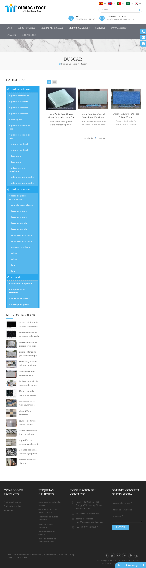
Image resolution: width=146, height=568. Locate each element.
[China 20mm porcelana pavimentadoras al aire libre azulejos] (11, 413)
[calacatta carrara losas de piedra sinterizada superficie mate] (11, 373)
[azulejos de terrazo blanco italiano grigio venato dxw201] (11, 423)
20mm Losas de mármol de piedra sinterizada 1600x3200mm (27, 393)
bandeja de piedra (20, 304)
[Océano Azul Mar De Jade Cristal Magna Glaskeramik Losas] (126, 99)
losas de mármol (19, 210)
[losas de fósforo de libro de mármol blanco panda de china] (11, 432)
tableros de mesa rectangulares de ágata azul (27, 403)
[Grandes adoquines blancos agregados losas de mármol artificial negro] (11, 451)
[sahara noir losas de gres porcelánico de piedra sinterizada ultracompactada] (11, 324)
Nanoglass (16, 119)
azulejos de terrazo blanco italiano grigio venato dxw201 (28, 423)
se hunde (100, 28)
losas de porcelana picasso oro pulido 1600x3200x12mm (28, 344)
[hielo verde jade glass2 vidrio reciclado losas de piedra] (61, 99)
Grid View (49, 82)
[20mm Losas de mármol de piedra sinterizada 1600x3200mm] (11, 393)
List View (54, 82)
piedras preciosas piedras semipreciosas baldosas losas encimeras (27, 461)
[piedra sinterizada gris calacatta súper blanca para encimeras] (11, 354)
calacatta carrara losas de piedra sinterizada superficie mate (29, 373)
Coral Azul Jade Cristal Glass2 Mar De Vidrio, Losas (93, 116)
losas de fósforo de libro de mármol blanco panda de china (28, 432)
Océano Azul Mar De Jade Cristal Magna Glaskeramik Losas (126, 115)
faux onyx (16, 155)
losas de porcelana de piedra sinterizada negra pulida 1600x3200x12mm (29, 334)
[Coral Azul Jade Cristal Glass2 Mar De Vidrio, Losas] (93, 99)
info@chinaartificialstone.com (121, 19)
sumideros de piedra (21, 283)
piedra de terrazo (19, 107)
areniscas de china (20, 246)
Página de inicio (69, 64)
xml (26, 557)
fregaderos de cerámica (17, 291)
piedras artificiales (52, 28)
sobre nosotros (26, 28)
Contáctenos (29, 35)
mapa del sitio (14, 557)
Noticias (63, 554)
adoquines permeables (22, 177)
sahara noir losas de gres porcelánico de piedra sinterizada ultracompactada (28, 324)
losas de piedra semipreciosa (18, 197)
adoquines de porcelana (17, 169)
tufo (13, 264)
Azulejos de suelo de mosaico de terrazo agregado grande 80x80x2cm (28, 383)
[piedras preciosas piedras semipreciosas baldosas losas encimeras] (11, 461)
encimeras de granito (21, 234)
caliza (14, 252)
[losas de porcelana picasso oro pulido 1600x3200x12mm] (11, 344)
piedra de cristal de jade (19, 127)
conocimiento (118, 28)
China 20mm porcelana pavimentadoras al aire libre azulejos (28, 413)
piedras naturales (79, 28)
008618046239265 (85, 19)
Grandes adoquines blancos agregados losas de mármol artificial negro (28, 451)
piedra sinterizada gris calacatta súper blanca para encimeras (28, 354)
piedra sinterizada (20, 95)
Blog (72, 554)
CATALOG (11, 35)
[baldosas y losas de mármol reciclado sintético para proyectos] (11, 363)
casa (9, 28)
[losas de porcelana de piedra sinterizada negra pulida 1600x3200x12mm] (11, 334)
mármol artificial (19, 143)
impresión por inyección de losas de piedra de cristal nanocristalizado (29, 442)
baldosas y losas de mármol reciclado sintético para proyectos (28, 363)
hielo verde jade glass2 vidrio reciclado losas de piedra (61, 116)
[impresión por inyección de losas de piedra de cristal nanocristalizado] (11, 442)
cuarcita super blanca (22, 204)
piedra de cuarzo (19, 101)
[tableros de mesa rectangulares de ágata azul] (11, 403)
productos (36, 554)
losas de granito (19, 222)
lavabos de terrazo (20, 298)
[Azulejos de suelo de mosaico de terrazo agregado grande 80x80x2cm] (11, 383)
